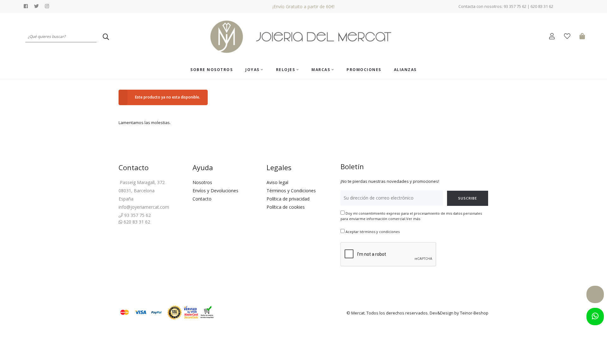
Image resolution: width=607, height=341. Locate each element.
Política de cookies (286, 207)
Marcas (321, 69)
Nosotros (202, 182)
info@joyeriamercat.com (144, 207)
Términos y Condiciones (291, 191)
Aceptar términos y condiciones (373, 231)
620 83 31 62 (136, 222)
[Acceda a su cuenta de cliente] (553, 37)
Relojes (286, 69)
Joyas (253, 69)
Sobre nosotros (211, 69)
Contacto (202, 199)
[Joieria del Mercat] (303, 36)
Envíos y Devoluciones (215, 191)
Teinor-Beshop (474, 313)
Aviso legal (277, 182)
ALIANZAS (405, 69)
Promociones (363, 69)
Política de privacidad (288, 199)
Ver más (413, 218)
